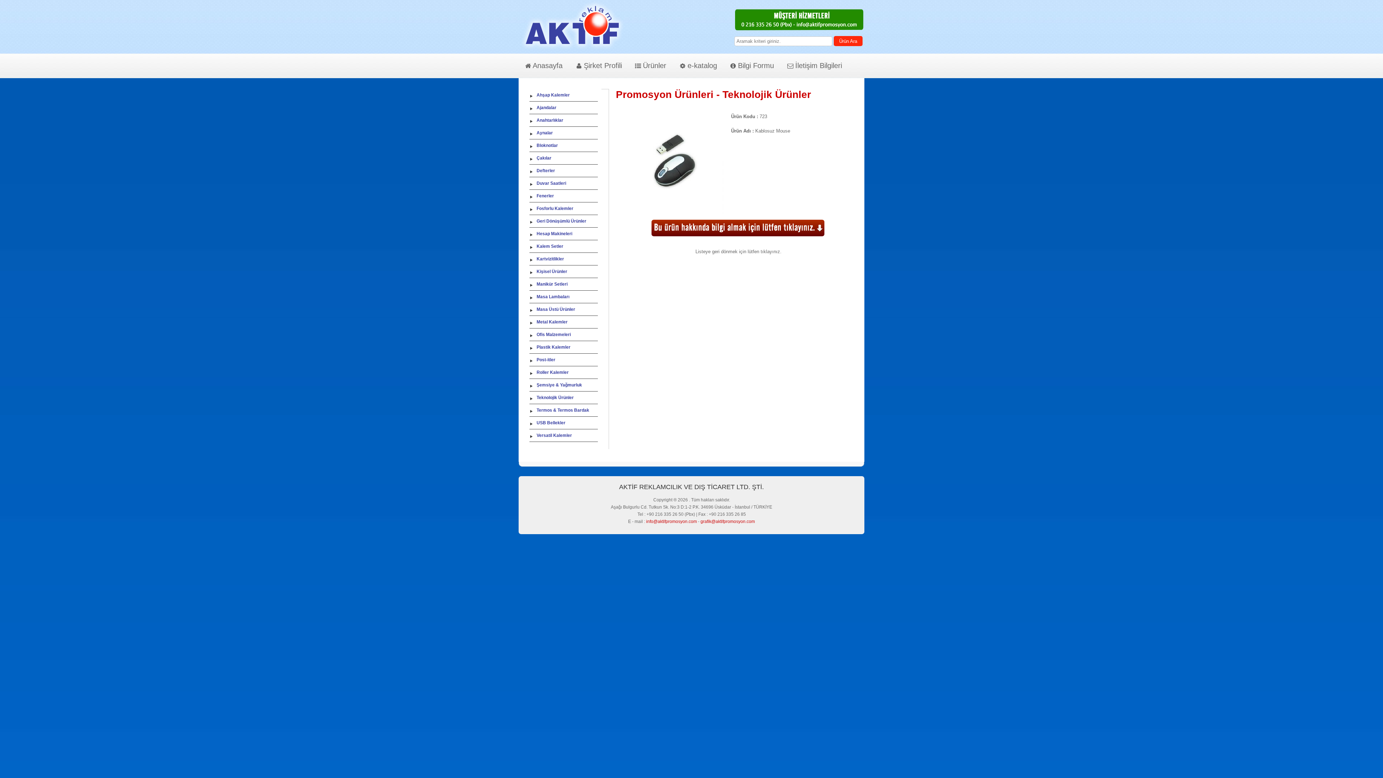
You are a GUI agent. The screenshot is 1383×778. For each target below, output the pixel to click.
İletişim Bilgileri (818, 66)
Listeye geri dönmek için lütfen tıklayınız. (738, 251)
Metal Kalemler (552, 322)
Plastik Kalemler (553, 347)
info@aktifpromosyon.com (671, 521)
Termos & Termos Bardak (563, 410)
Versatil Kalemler (554, 435)
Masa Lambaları (553, 296)
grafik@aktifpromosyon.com (728, 521)
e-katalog (702, 66)
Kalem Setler (550, 246)
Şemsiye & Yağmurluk (559, 385)
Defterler (546, 170)
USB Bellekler (551, 422)
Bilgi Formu (756, 66)
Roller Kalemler (553, 372)
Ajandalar (546, 107)
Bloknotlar (547, 145)
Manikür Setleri (552, 284)
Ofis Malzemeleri (554, 334)
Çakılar (544, 158)
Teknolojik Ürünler (555, 397)
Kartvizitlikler (550, 258)
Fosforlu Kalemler (555, 208)
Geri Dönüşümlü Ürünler (561, 221)
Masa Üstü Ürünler (556, 309)
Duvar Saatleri (551, 183)
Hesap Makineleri (554, 233)
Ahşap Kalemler (553, 95)
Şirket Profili (603, 66)
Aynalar (545, 132)
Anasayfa (548, 66)
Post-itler (546, 359)
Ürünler (654, 66)
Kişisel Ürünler (552, 271)
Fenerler (545, 195)
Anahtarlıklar (550, 120)
